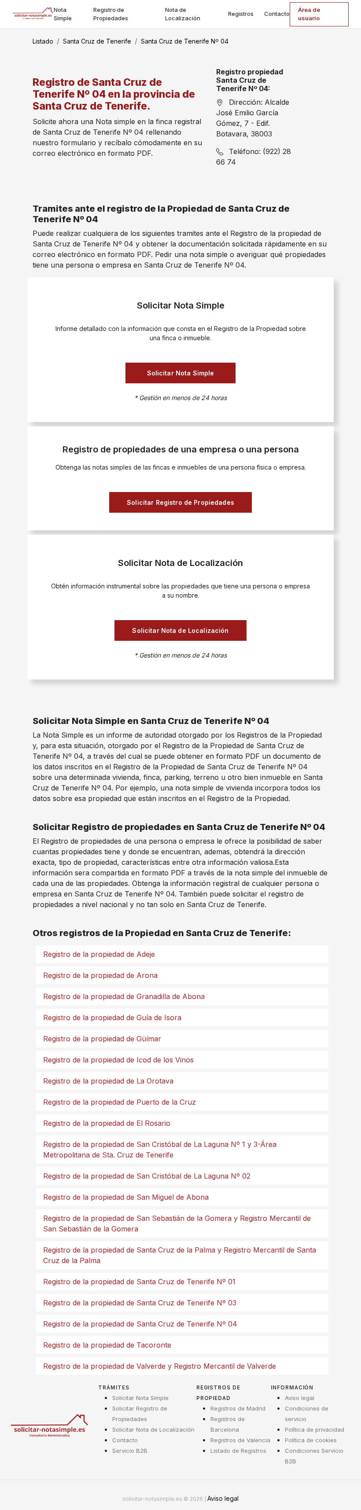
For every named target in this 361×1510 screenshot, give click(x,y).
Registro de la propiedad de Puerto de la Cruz (119, 1102)
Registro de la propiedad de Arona (100, 975)
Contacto (277, 13)
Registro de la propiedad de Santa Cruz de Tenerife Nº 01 (139, 1281)
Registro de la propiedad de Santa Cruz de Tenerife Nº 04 (140, 1323)
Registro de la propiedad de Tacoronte (107, 1345)
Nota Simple (63, 14)
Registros (241, 13)
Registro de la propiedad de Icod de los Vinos (118, 1059)
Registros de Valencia (240, 1440)
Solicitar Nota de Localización (180, 630)
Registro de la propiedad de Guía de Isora (112, 1017)
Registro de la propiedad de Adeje (99, 954)
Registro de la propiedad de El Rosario (106, 1123)
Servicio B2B (129, 1450)
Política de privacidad (314, 1429)
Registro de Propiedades (110, 14)
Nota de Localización (182, 14)
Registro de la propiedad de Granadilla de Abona (124, 996)
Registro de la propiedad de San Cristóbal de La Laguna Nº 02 (146, 1176)
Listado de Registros (238, 1450)
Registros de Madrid (237, 1408)
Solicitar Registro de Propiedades (180, 502)
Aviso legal (299, 1397)
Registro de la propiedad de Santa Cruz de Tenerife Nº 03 (139, 1302)
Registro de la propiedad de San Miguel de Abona (126, 1197)
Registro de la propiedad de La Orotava (108, 1080)
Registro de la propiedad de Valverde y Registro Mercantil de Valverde (159, 1366)
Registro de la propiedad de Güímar (102, 1038)
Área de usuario (309, 14)
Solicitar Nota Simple (180, 373)
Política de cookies (311, 1440)
